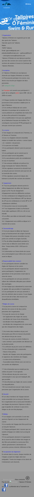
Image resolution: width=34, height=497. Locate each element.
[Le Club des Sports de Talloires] (6, 9)
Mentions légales (8, 479)
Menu (29, 4)
